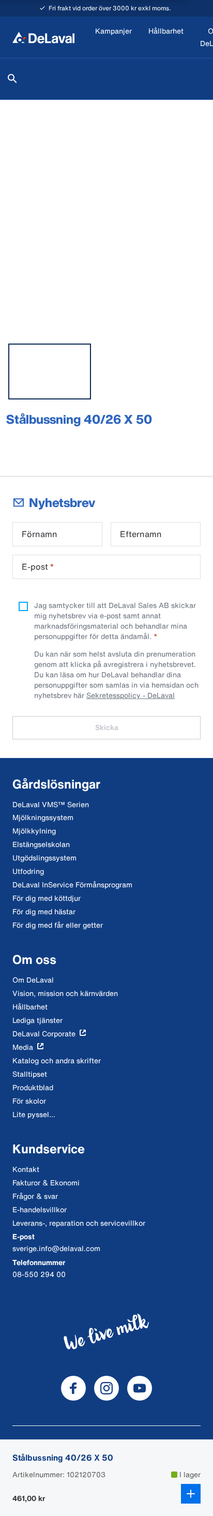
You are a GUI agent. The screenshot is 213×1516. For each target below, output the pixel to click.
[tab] (49, 371)
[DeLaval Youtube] (139, 1388)
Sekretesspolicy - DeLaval (130, 695)
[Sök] (12, 78)
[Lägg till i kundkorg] (191, 1494)
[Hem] (43, 37)
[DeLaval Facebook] (73, 1388)
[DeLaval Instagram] (106, 1388)
